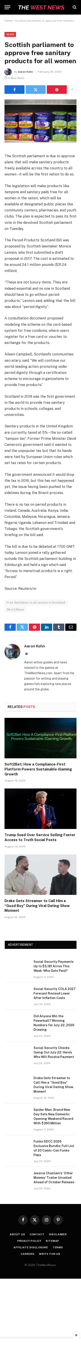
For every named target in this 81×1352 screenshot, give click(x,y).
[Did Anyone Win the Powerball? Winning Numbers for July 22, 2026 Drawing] (17, 1022)
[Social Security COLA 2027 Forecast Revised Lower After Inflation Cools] (17, 994)
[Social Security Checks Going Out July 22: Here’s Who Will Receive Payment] (17, 1053)
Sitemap (52, 1240)
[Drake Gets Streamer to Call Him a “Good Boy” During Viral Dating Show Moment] (40, 874)
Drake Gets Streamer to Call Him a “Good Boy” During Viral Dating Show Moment (37, 906)
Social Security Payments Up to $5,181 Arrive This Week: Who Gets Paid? (54, 966)
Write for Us (49, 1253)
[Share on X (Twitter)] (36, 89)
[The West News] (41, 7)
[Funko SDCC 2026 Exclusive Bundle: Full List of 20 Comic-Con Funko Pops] (17, 1147)
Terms (58, 1247)
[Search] (74, 7)
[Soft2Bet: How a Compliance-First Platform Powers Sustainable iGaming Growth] (40, 738)
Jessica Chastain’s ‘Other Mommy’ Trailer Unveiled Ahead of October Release (54, 1177)
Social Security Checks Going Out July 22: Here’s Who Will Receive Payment (54, 1052)
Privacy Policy (29, 1240)
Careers (27, 1253)
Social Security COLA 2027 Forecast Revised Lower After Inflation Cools (55, 993)
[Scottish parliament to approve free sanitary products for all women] (40, 141)
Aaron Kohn (25, 71)
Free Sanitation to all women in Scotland (36, 602)
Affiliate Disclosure (31, 1247)
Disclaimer (58, 1234)
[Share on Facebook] (14, 89)
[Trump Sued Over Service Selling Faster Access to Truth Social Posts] (40, 808)
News (10, 34)
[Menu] (7, 7)
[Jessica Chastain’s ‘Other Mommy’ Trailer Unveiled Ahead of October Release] (17, 1179)
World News (15, 609)
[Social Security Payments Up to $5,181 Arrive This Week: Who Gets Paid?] (17, 967)
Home (8, 20)
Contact (37, 1234)
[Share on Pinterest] (57, 89)
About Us (17, 1234)
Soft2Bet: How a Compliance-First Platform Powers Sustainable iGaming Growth (38, 769)
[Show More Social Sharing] (72, 89)
